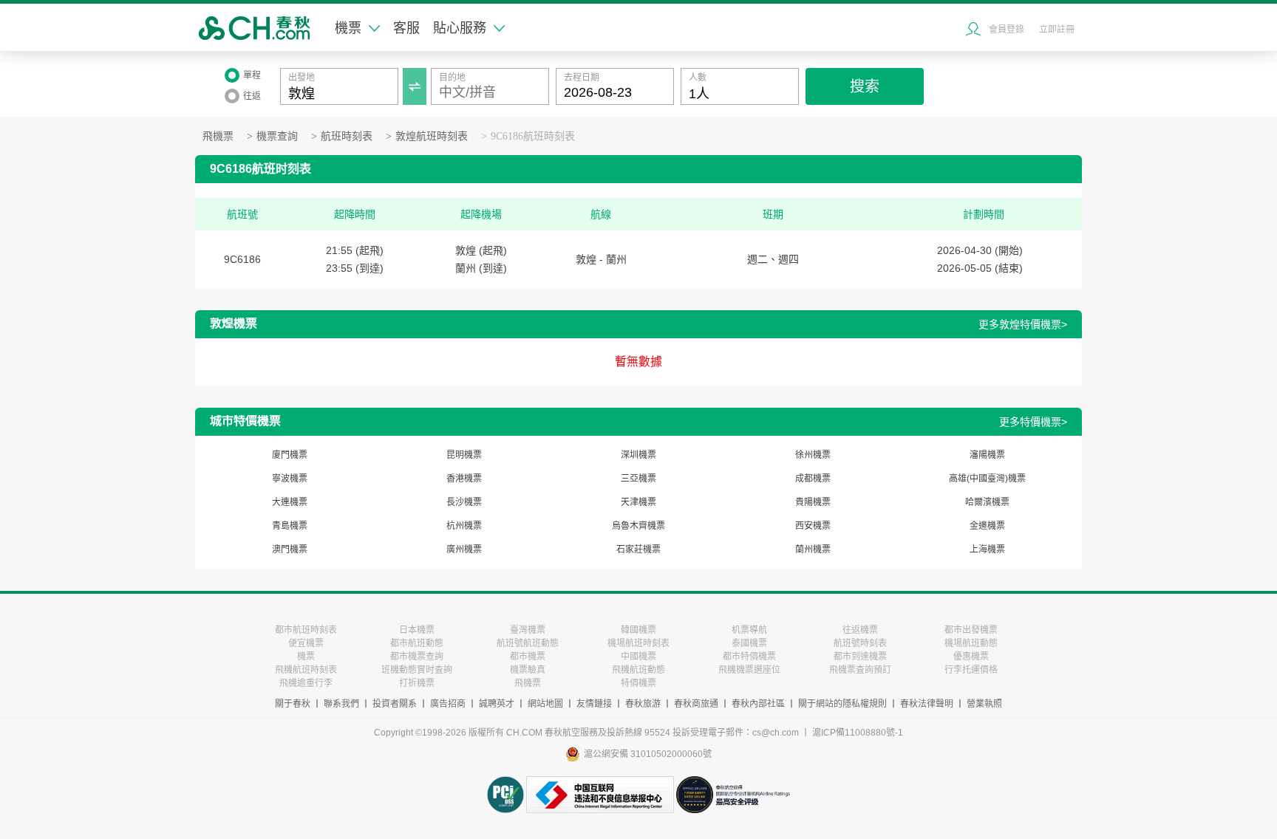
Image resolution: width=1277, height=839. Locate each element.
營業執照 (984, 704)
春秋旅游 (643, 704)
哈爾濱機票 (987, 502)
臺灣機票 (527, 630)
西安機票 (813, 526)
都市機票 (527, 656)
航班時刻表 (346, 136)
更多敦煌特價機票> (1022, 324)
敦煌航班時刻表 (431, 136)
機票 (348, 28)
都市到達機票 (860, 656)
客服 (406, 28)
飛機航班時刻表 (306, 670)
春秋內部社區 (758, 704)
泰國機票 (749, 643)
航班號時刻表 (860, 643)
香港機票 (464, 478)
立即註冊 (1057, 29)
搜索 (864, 86)
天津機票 (638, 502)
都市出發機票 (971, 630)
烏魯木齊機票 (638, 526)
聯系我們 (341, 704)
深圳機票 (638, 455)
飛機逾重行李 (306, 683)
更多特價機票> (1033, 422)
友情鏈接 (594, 704)
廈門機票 (289, 455)
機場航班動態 (971, 643)
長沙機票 (464, 502)
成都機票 (813, 478)
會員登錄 (1006, 29)
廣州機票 (464, 549)
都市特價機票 (749, 656)
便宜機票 (306, 643)
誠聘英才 (496, 704)
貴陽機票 (813, 502)
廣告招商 (448, 704)
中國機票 (638, 656)
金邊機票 (987, 526)
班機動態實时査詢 (416, 670)
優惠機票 (971, 656)
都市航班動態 (416, 643)
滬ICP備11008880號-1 (857, 732)
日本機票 (417, 630)
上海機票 (987, 549)
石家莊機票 (638, 549)
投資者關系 (394, 704)
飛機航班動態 (638, 670)
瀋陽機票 (987, 455)
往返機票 (860, 630)
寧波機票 (289, 478)
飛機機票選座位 (749, 670)
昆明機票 (464, 455)
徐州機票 (813, 455)
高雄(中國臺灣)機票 (987, 478)
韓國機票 (638, 630)
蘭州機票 (813, 549)
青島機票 (289, 526)
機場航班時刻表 (638, 643)
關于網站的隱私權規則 (842, 704)
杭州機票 (464, 526)
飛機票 (218, 136)
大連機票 (289, 502)
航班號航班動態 (528, 643)
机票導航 (749, 630)
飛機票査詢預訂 (860, 670)
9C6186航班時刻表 (533, 136)
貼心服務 (459, 28)
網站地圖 (545, 704)
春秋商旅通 (696, 704)
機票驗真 (527, 670)
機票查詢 (277, 136)
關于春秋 (292, 704)
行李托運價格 (971, 670)
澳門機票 (289, 549)
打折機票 (417, 683)
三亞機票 (638, 478)
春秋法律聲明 (926, 704)
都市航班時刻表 (306, 630)
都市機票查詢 (416, 656)
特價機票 (638, 683)
